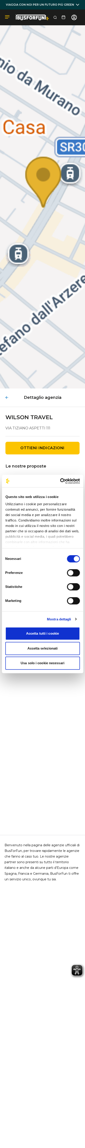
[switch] (73, 572)
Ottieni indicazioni (42, 448)
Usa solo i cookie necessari (42, 663)
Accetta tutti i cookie (42, 633)
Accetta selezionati (42, 648)
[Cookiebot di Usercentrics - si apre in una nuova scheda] (60, 481)
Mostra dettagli (59, 619)
